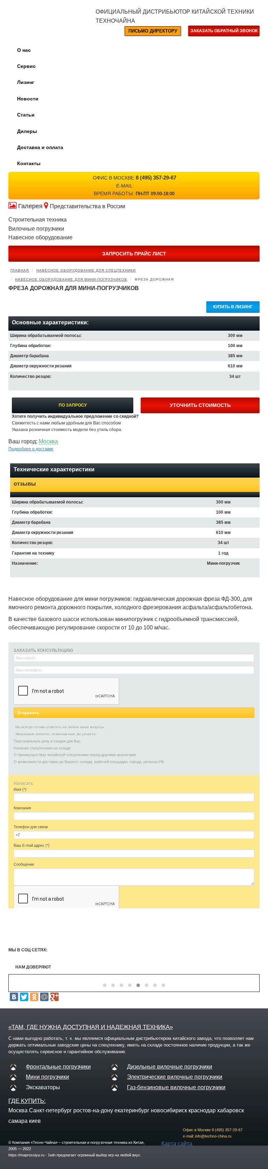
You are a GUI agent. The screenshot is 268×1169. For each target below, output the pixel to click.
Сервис (26, 66)
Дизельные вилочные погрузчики (169, 1067)
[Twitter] (24, 997)
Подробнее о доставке (30, 448)
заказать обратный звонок (224, 30)
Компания (22, 808)
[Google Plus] (54, 997)
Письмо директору (152, 31)
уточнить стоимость (200, 405)
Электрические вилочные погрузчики (174, 1077)
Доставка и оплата (40, 147)
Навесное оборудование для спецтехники (86, 270)
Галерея (30, 206)
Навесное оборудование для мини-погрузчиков (71, 279)
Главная (19, 270)
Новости (27, 98)
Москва (48, 441)
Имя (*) (20, 789)
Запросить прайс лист (134, 253)
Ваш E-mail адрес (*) (32, 845)
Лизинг (25, 82)
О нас (24, 50)
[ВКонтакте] (14, 997)
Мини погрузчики (47, 1077)
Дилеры (27, 131)
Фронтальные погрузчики (58, 1067)
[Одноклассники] (34, 997)
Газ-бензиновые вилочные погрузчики (176, 1087)
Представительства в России (87, 206)
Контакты (28, 163)
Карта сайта (176, 1144)
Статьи (26, 115)
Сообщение (24, 864)
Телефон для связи (31, 827)
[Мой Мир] (44, 997)
